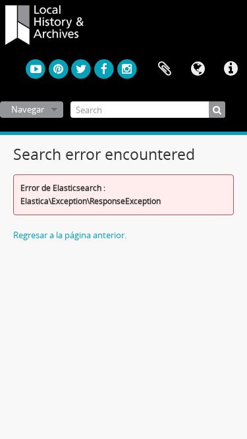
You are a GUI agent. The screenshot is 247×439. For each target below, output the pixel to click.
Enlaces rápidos (230, 69)
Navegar (27, 109)
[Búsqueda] (217, 109)
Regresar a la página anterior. (69, 235)
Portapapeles (164, 69)
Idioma (197, 69)
